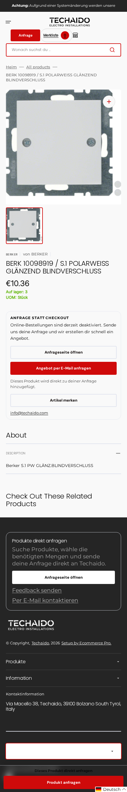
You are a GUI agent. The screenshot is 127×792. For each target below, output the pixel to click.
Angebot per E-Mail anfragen (63, 368)
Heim (11, 67)
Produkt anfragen (63, 782)
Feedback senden (37, 590)
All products (38, 67)
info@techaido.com (29, 412)
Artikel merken (63, 400)
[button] (8, 22)
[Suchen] (113, 49)
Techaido (40, 643)
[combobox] (63, 50)
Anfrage (25, 35)
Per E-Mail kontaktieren (45, 600)
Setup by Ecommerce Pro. (86, 643)
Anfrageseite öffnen (64, 352)
